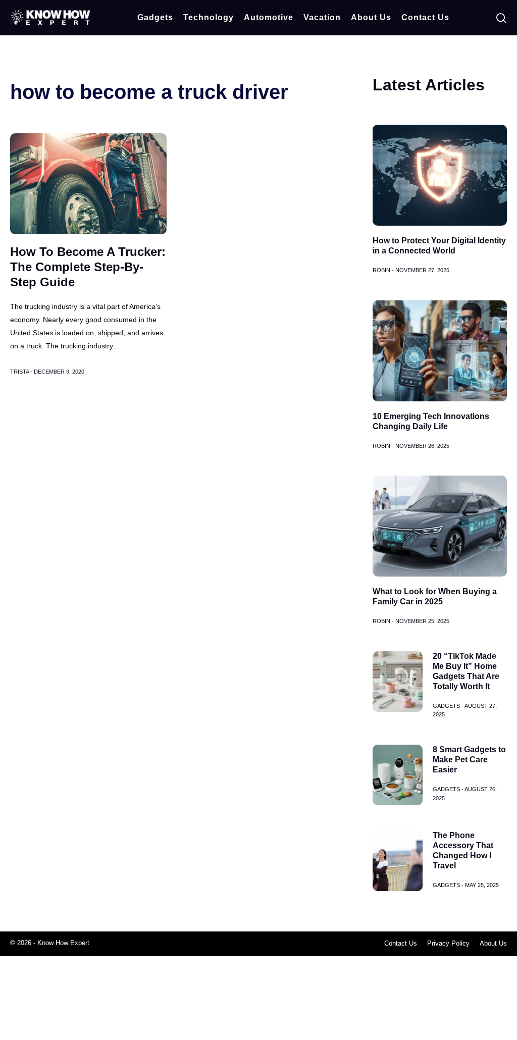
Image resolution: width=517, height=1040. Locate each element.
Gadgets (155, 17)
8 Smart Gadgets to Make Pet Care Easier (469, 759)
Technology (208, 17)
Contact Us (425, 17)
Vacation (322, 17)
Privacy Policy (448, 943)
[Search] (501, 18)
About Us (371, 17)
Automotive (268, 17)
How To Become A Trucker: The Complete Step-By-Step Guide (88, 267)
